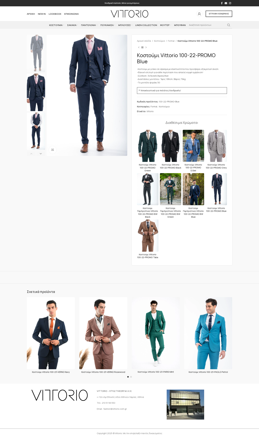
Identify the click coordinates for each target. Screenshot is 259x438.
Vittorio (150, 111)
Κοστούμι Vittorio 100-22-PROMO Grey (216, 166)
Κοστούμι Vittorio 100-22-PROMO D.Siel (193, 167)
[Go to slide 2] (131, 377)
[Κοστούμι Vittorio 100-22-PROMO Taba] (147, 235)
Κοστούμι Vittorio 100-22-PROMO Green (147, 167)
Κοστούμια (159, 40)
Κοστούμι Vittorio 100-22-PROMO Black (170, 166)
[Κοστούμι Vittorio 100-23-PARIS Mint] (156, 333)
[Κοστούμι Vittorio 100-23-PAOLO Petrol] (208, 333)
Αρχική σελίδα (144, 40)
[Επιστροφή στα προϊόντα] (142, 47)
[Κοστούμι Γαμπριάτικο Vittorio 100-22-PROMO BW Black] (147, 189)
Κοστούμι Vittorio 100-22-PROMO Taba (147, 256)
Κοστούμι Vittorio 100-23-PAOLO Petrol (208, 372)
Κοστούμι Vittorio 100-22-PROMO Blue (216, 210)
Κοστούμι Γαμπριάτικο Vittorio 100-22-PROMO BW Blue (193, 212)
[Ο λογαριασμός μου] (199, 14)
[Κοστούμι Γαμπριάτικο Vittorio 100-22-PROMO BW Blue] (193, 189)
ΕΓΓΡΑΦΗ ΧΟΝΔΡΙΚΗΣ (219, 13)
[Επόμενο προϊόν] (146, 47)
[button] (31, 153)
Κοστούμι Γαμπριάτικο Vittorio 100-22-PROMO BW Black (147, 212)
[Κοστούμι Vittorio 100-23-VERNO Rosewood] (103, 333)
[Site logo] (129, 13)
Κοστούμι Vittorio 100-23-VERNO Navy (51, 372)
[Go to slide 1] (128, 377)
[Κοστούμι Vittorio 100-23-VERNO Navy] (51, 333)
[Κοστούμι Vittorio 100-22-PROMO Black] (170, 146)
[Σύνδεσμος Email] (226, 3)
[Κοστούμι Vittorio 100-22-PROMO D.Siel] (193, 146)
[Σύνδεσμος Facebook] (222, 3)
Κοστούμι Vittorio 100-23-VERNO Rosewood (103, 372)
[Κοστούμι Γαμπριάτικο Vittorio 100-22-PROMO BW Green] (170, 189)
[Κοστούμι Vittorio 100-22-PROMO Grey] (216, 146)
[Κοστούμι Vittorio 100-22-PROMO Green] (147, 146)
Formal (171, 40)
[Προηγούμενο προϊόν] (139, 47)
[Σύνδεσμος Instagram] (230, 3)
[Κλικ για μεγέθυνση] (52, 150)
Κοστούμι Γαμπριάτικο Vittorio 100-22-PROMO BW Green (170, 212)
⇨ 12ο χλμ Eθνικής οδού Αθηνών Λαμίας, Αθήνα (120, 397)
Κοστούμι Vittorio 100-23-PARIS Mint (156, 371)
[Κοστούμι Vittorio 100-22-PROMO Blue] (216, 189)
